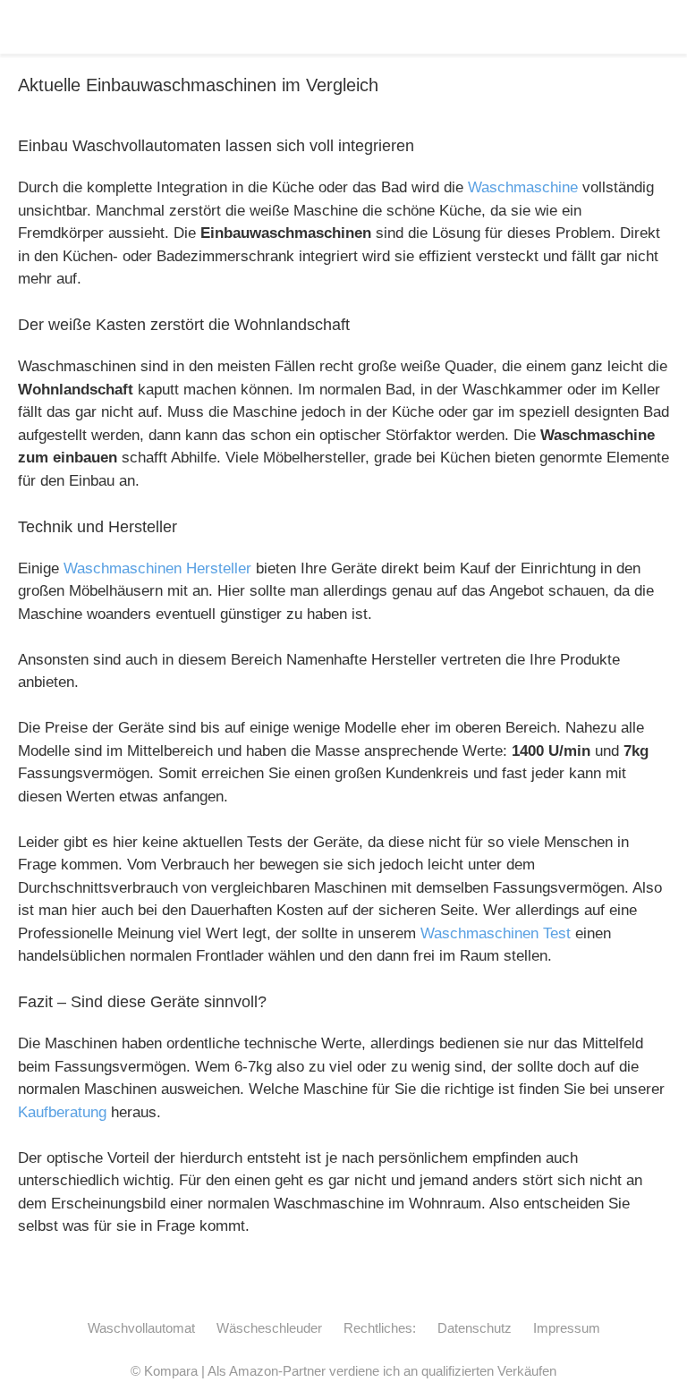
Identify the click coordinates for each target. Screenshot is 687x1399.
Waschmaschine (523, 187)
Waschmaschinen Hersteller (157, 568)
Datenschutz (474, 1327)
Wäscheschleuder (269, 1327)
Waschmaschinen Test (495, 933)
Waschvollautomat (141, 1327)
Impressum (566, 1327)
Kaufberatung (62, 1112)
